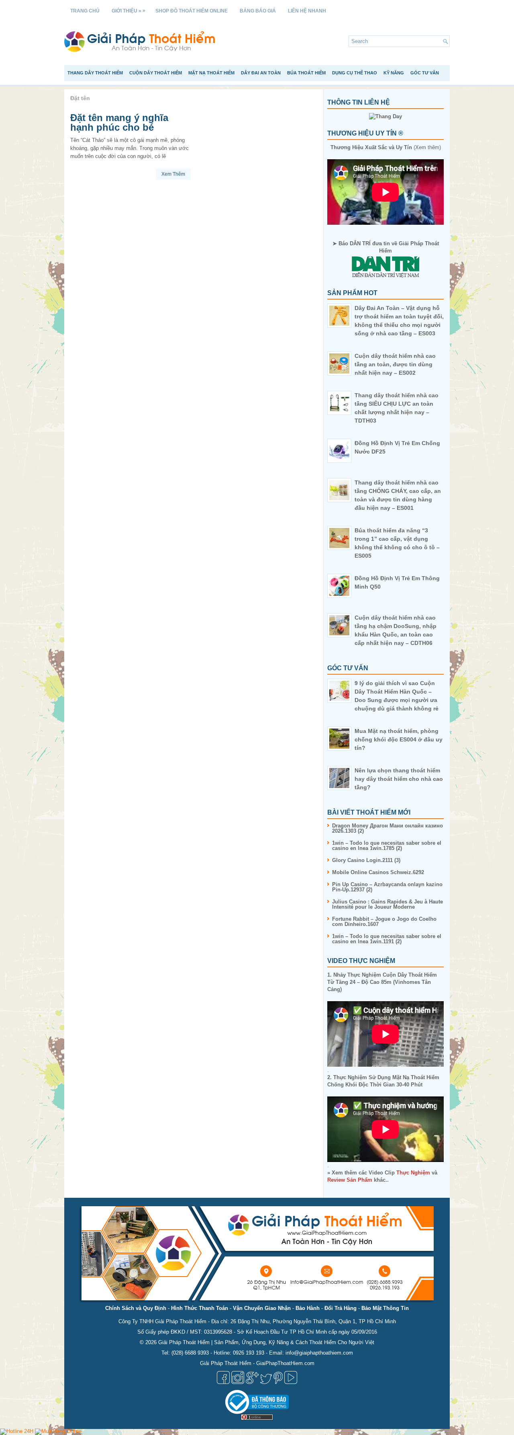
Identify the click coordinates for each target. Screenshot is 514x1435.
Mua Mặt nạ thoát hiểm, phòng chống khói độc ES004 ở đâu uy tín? (399, 739)
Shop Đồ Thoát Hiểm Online (191, 11)
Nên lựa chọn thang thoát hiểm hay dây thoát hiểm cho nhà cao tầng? (399, 778)
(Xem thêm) (385, 147)
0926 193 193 (248, 1353)
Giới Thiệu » (128, 11)
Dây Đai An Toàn (261, 72)
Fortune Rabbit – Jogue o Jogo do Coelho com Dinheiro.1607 (384, 921)
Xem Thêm (173, 174)
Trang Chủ (85, 11)
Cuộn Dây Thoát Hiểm (155, 72)
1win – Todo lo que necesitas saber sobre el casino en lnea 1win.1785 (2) (386, 845)
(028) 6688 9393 (190, 1353)
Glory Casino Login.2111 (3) (366, 860)
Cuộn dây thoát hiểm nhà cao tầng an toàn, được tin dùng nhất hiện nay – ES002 (395, 364)
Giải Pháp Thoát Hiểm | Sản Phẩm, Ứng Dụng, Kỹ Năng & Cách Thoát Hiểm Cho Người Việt (266, 1342)
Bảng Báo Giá (258, 11)
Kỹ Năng (393, 72)
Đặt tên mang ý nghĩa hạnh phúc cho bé (119, 122)
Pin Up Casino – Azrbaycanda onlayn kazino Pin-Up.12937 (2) (387, 887)
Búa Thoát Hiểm (306, 72)
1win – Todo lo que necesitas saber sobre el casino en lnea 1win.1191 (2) (386, 938)
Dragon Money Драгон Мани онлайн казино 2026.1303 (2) (387, 828)
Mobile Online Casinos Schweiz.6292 (378, 872)
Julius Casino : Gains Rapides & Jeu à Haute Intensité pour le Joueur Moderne (387, 904)
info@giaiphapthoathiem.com (319, 1353)
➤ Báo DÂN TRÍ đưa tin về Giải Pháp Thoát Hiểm (385, 247)
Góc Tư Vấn (424, 72)
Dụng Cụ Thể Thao (354, 72)
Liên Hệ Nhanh (307, 11)
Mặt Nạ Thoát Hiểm (211, 72)
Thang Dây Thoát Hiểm (95, 72)
